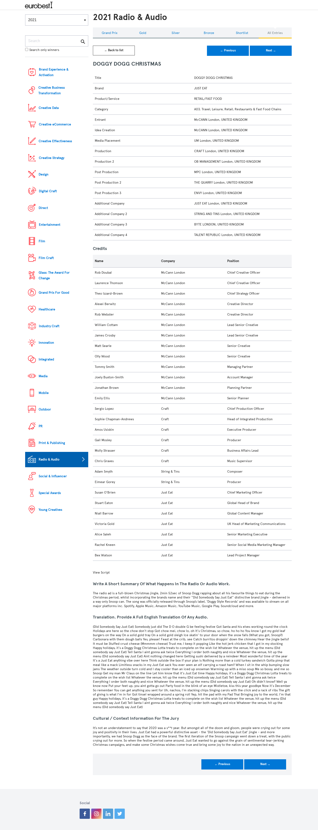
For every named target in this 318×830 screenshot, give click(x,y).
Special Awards (50, 493)
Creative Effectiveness (55, 141)
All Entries (275, 33)
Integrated (46, 359)
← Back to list (113, 50)
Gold (142, 33)
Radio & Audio (49, 459)
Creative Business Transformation (51, 90)
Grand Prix (109, 33)
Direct (43, 208)
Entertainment (49, 225)
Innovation (46, 343)
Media (43, 376)
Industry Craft (49, 326)
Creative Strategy (51, 158)
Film (42, 241)
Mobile (44, 393)
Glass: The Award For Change (54, 275)
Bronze (209, 33)
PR (41, 426)
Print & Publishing (52, 443)
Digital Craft (48, 191)
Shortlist (242, 33)
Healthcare (47, 309)
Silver (176, 33)
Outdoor (45, 409)
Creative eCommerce (55, 124)
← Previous (228, 50)
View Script (101, 573)
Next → (271, 50)
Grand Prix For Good (54, 293)
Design (43, 174)
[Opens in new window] (85, 814)
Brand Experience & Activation (53, 72)
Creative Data (49, 108)
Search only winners (44, 50)
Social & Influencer (53, 476)
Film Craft (46, 258)
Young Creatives (50, 510)
